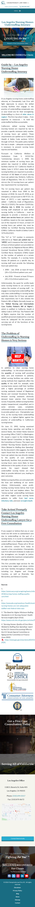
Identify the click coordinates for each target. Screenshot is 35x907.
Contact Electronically (18, 838)
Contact (17, 903)
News (17, 897)
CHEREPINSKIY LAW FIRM (18, 3)
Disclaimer (17, 887)
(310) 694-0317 (25, 6)
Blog (17, 893)
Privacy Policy (17, 890)
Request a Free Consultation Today (17, 43)
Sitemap (17, 900)
